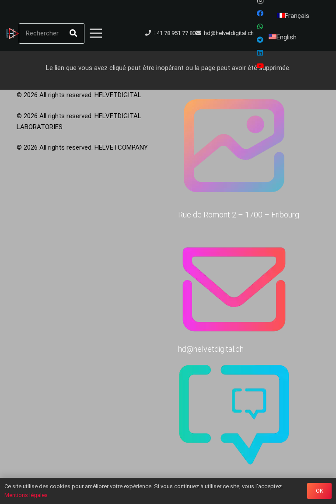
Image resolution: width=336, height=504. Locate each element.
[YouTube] (260, 66)
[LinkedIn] (260, 53)
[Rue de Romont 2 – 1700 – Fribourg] (249, 147)
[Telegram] (260, 39)
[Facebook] (260, 13)
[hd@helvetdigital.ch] (249, 282)
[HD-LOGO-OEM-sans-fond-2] (13, 33)
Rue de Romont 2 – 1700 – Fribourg (238, 214)
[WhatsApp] (260, 26)
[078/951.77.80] (249, 416)
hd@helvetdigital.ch (211, 349)
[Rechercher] (73, 33)
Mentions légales (26, 495)
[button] (114, 33)
